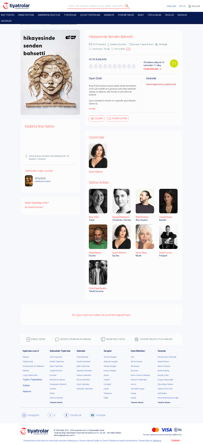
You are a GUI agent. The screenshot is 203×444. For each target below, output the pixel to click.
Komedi (135, 44)
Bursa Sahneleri (83, 380)
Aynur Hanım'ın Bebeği (140, 375)
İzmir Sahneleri (83, 384)
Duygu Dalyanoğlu (165, 380)
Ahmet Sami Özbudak (167, 357)
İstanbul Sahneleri (84, 370)
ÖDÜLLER (169, 15)
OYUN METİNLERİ (126, 15)
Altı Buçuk (135, 366)
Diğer (106, 398)
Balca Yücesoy (164, 366)
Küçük (133, 398)
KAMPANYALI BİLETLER (49, 15)
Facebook (75, 415)
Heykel (107, 380)
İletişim (26, 357)
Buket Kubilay (163, 370)
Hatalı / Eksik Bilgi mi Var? (37, 203)
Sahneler (109, 15)
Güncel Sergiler (110, 357)
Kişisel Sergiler (110, 366)
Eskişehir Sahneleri (85, 389)
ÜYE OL (182, 6)
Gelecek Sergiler (111, 361)
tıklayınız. (157, 440)
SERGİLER (182, 15)
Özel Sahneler (82, 357)
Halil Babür (162, 393)
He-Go (133, 384)
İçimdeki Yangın (137, 389)
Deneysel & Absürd (58, 384)
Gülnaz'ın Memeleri (139, 380)
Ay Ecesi (134, 370)
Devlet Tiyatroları (57, 361)
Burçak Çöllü (163, 375)
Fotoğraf (107, 384)
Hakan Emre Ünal (165, 389)
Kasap (133, 393)
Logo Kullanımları (30, 375)
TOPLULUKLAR (154, 15)
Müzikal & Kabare (57, 380)
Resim (106, 375)
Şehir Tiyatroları (56, 366)
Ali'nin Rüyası (136, 361)
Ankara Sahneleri (84, 375)
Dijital (106, 389)
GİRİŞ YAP (171, 6)
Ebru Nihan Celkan (165, 384)
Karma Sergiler (110, 370)
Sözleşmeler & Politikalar (33, 366)
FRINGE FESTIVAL (26, 15)
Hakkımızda (28, 361)
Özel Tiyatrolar (56, 357)
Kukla (52, 393)
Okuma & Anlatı (56, 398)
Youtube (101, 415)
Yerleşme (108, 393)
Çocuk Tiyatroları (90, 15)
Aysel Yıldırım (163, 361)
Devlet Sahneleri (83, 361)
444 (132, 357)
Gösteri (53, 389)
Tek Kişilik (162, 44)
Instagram (33, 415)
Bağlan (195, 6)
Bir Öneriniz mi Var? (34, 207)
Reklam (26, 370)
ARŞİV (141, 15)
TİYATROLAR (70, 15)
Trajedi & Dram (147, 44)
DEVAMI (92, 109)
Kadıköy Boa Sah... (118, 44)
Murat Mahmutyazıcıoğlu (168, 398)
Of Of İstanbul (99, 44)
